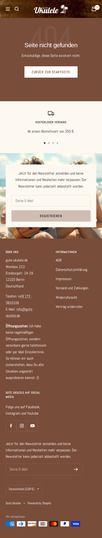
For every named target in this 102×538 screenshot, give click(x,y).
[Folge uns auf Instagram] (21, 425)
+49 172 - (25, 296)
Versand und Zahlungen (72, 288)
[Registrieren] (76, 469)
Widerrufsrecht (66, 297)
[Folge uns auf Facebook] (11, 425)
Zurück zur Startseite (51, 72)
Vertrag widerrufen (69, 306)
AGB (58, 260)
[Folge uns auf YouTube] (32, 425)
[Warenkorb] (94, 9)
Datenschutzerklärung (71, 269)
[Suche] (17, 9)
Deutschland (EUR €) (22, 489)
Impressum (63, 278)
